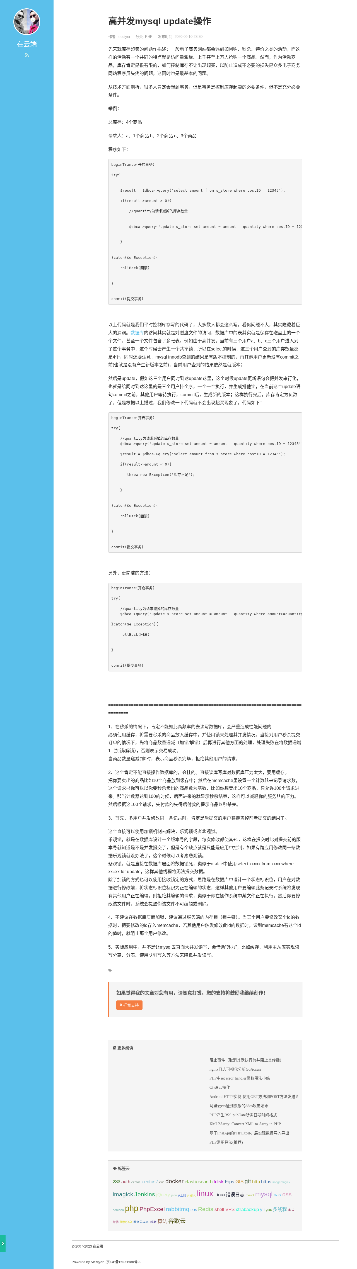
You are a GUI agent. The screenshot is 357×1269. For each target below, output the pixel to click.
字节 (291, 1210)
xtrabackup (247, 1209)
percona (118, 1210)
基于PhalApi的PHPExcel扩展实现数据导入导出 (249, 1133)
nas (277, 1194)
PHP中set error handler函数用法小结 (239, 1078)
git (248, 1181)
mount (250, 1195)
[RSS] (27, 55)
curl (161, 1182)
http (256, 1181)
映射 (153, 1222)
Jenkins (144, 1194)
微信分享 (126, 1222)
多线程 (280, 1209)
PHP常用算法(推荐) (226, 1142)
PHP (149, 37)
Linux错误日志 (229, 1194)
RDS (193, 1210)
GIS (239, 1181)
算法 (162, 1221)
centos (136, 1182)
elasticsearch (199, 1181)
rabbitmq (177, 1209)
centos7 (150, 1181)
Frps (229, 1181)
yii (262, 1209)
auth (125, 1181)
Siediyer (97, 1262)
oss (287, 1194)
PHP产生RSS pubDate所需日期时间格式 (243, 1115)
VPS (230, 1209)
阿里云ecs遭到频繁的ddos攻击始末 (238, 1106)
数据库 (137, 332)
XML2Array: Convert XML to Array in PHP (245, 1124)
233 (116, 1181)
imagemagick (281, 1182)
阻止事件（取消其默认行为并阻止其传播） (246, 1060)
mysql (263, 1194)
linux (205, 1193)
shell (219, 1209)
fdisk (219, 1181)
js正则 (182, 1195)
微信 (116, 1222)
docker (174, 1181)
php (131, 1208)
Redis (205, 1209)
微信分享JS (141, 1222)
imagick (123, 1194)
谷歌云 (177, 1221)
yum (269, 1210)
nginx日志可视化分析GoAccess (235, 1069)
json (174, 1195)
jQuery (163, 1194)
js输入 (191, 1195)
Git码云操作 (219, 1087)
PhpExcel (152, 1209)
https (266, 1181)
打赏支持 (130, 1005)
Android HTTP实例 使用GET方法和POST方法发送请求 (256, 1096)
